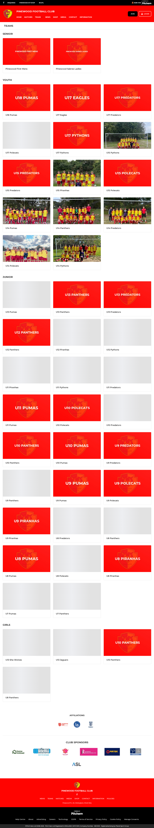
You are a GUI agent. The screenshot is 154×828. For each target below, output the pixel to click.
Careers (52, 819)
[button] (19, 17)
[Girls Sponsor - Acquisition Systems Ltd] (77, 764)
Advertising (41, 819)
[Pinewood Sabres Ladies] (77, 51)
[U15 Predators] (26, 173)
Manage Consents (131, 819)
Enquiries (11, 3)
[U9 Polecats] (127, 483)
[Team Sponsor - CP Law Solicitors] (136, 752)
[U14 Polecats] (26, 248)
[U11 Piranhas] (26, 370)
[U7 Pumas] (26, 596)
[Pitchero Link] (146, 3)
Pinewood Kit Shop (27, 3)
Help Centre (20, 819)
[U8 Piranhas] (127, 558)
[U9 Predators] (127, 445)
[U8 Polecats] (77, 558)
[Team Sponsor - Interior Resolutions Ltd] (89, 752)
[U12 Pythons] (127, 332)
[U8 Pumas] (26, 558)
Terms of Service (86, 819)
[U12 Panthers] (26, 332)
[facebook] (4, 2)
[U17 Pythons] (77, 135)
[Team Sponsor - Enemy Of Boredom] (65, 752)
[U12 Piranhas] (77, 332)
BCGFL (41, 3)
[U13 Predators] (127, 294)
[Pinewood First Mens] (26, 51)
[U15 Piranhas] (77, 173)
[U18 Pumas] (26, 97)
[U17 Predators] (127, 97)
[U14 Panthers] (77, 210)
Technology (63, 819)
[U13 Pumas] (26, 294)
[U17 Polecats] (26, 135)
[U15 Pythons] (127, 135)
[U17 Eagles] (77, 97)
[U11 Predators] (127, 370)
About (30, 819)
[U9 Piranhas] (26, 521)
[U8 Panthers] (127, 521)
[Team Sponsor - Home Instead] (18, 752)
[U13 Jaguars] (77, 642)
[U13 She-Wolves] (26, 642)
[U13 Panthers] (77, 294)
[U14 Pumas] (26, 210)
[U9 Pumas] (77, 483)
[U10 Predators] (127, 407)
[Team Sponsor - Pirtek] (112, 752)
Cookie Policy (115, 819)
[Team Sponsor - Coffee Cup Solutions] (42, 752)
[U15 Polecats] (127, 173)
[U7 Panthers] (77, 596)
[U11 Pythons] (77, 370)
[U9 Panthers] (26, 483)
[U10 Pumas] (77, 445)
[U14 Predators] (127, 210)
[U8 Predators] (77, 521)
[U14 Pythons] (77, 248)
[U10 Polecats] (77, 407)
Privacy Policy (101, 819)
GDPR (73, 819)
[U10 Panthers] (26, 445)
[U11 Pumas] (26, 407)
